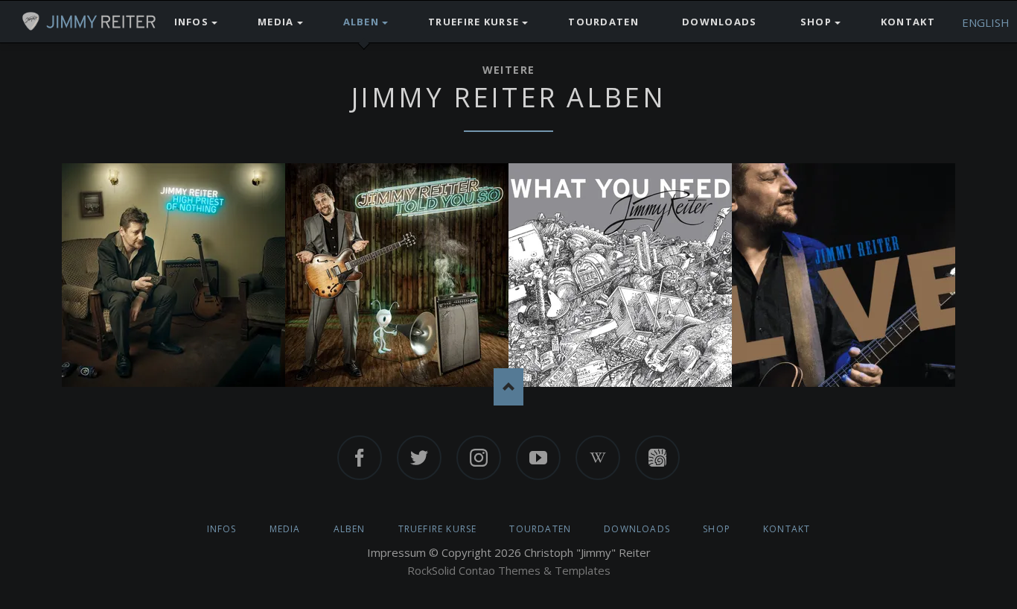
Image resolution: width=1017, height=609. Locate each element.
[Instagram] (478, 457)
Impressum (396, 552)
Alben (350, 529)
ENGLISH (986, 22)
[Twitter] (419, 457)
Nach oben (508, 387)
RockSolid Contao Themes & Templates (508, 570)
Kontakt (786, 529)
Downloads (637, 529)
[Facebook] (359, 457)
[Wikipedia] (598, 457)
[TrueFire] (657, 457)
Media (285, 529)
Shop (716, 529)
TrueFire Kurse (437, 529)
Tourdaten (540, 529)
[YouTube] (538, 457)
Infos (222, 529)
